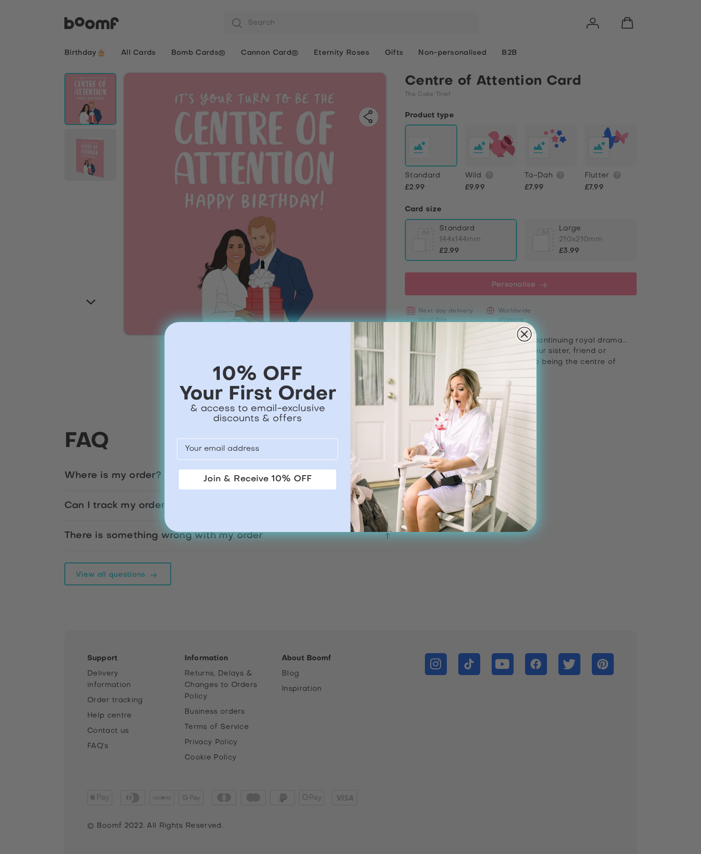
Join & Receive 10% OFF (257, 479)
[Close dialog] (524, 334)
